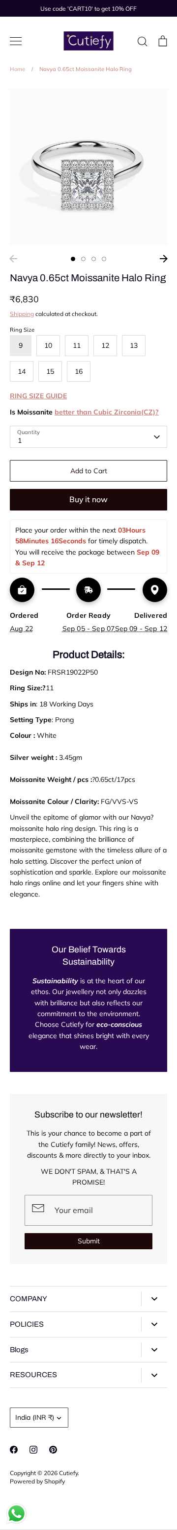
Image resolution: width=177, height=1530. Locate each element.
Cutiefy (68, 1473)
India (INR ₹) (34, 1417)
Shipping (22, 313)
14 (22, 371)
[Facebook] (14, 1449)
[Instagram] (33, 1449)
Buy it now (88, 499)
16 (79, 371)
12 (105, 345)
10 (48, 345)
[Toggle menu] (16, 41)
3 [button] (93, 259)
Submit (89, 1241)
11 (77, 345)
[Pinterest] (53, 1449)
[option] (88, 167)
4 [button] (104, 259)
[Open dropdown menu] (154, 1299)
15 (50, 371)
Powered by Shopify (37, 1481)
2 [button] (83, 259)
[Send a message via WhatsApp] (16, 1513)
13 (134, 345)
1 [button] (73, 259)
